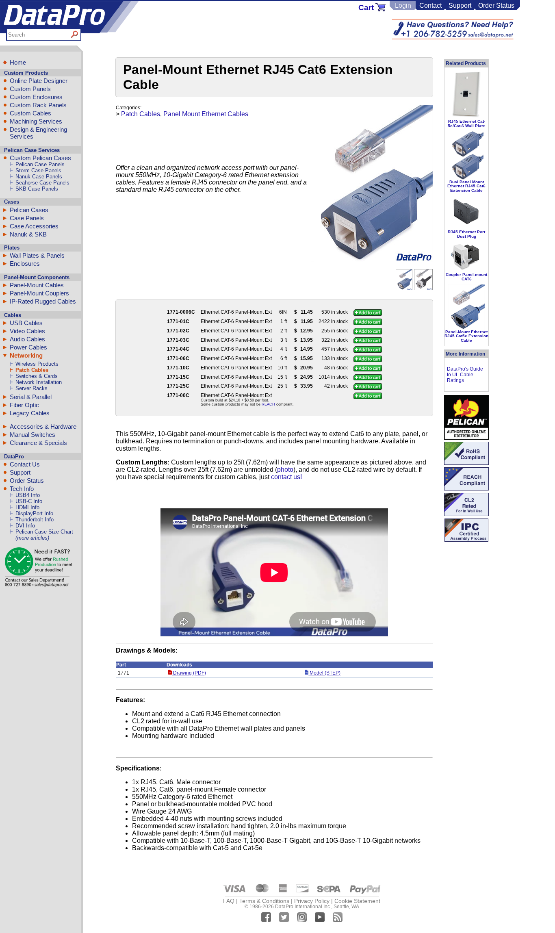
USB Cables (26, 322)
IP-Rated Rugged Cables (43, 301)
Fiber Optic (24, 404)
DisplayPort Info (34, 513)
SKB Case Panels (36, 189)
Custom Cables (30, 113)
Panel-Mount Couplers (39, 293)
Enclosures (25, 263)
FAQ (228, 901)
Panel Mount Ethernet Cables (205, 114)
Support (460, 5)
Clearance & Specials (38, 442)
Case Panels (27, 218)
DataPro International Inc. (303, 906)
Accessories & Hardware (43, 426)
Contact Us (25, 464)
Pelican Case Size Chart (44, 532)
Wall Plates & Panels (37, 255)
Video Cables (27, 331)
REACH (268, 404)
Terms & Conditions (264, 901)
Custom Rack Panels (38, 105)
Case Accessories (34, 226)
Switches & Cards (36, 376)
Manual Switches (32, 434)
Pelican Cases (29, 209)
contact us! (286, 476)
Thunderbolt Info (34, 519)
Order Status (496, 5)
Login (403, 5)
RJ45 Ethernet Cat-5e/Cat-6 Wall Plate (466, 123)
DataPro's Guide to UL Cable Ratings (465, 374)
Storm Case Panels (38, 170)
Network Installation (38, 382)
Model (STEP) (324, 673)
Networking (26, 355)
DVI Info (25, 526)
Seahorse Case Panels (42, 183)
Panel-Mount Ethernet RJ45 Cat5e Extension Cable (466, 336)
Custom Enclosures (36, 96)
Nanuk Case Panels (38, 177)
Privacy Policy (312, 901)
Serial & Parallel (31, 396)
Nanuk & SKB (28, 234)
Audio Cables (27, 339)
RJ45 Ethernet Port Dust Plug (466, 234)
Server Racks (31, 388)
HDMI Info (27, 507)
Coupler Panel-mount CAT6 (466, 276)
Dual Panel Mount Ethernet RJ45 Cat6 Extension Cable (466, 186)
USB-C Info (28, 501)
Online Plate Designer (38, 80)
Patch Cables (31, 370)
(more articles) (32, 538)
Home (18, 62)
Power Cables (28, 347)
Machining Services (36, 121)
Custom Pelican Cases (40, 157)
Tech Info (22, 488)
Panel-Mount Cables (37, 285)
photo (285, 469)
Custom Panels (30, 88)
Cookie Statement (357, 901)
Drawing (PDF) (189, 673)
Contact (430, 5)
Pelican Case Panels (40, 164)
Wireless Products (37, 364)
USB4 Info (27, 495)
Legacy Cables (30, 413)
